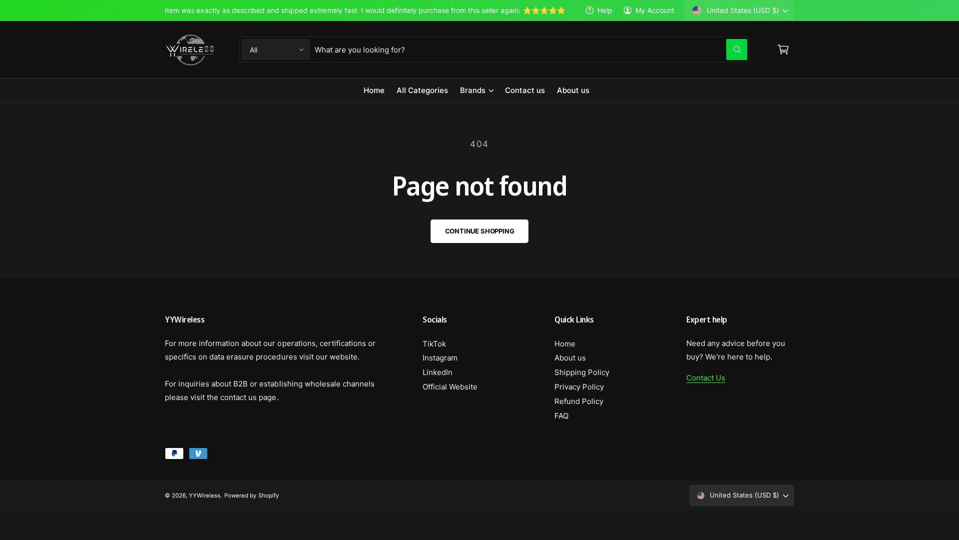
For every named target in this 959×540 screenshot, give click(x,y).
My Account (654, 10)
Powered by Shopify (251, 495)
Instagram (440, 357)
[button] (476, 90)
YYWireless (204, 495)
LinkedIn (438, 372)
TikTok (434, 343)
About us (570, 357)
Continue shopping (479, 231)
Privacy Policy (579, 387)
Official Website (450, 387)
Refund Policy (578, 401)
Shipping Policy (581, 372)
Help (604, 10)
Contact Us (705, 377)
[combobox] (531, 49)
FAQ (561, 415)
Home (564, 343)
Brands (472, 90)
